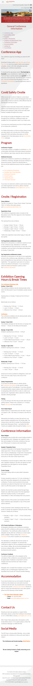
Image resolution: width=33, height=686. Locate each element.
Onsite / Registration (9, 38)
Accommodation (8, 44)
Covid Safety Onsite (9, 35)
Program (6, 36)
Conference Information (10, 42)
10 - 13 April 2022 (25, 7)
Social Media (7, 48)
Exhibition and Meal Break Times (13, 40)
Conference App (8, 33)
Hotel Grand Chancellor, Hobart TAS (21, 5)
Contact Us (7, 46)
